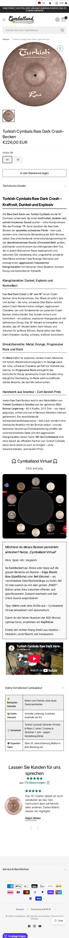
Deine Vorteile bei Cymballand (23, 687)
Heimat (6, 39)
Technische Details (14, 185)
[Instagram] (34, 926)
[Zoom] (60, 48)
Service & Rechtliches (16, 869)
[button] (32, 827)
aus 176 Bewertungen (32, 782)
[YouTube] (40, 926)
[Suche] (62, 30)
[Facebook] (29, 926)
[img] (34, 778)
